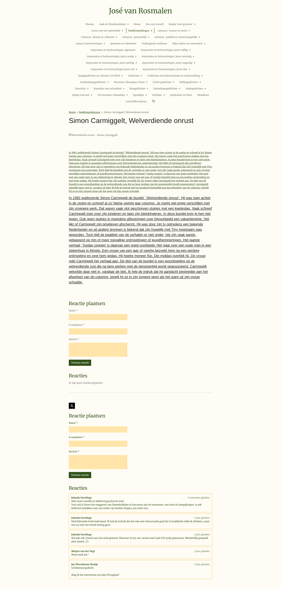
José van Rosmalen (140, 10)
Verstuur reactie (80, 362)
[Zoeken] (153, 101)
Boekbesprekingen (89, 112)
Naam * (73, 310)
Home (72, 112)
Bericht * (74, 339)
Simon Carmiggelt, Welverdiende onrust (126, 112)
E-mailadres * (76, 324)
